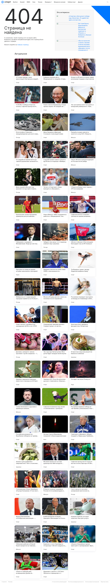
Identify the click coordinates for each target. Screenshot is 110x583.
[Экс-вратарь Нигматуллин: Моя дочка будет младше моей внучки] (55, 346)
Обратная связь (104, 581)
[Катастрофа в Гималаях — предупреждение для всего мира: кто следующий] (27, 126)
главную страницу (23, 44)
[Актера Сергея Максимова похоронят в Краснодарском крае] (55, 428)
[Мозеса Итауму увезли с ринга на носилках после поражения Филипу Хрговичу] (55, 291)
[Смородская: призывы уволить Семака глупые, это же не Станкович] (55, 318)
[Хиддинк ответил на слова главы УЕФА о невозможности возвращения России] (55, 264)
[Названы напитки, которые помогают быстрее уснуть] (82, 511)
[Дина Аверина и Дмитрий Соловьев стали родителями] (55, 126)
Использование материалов (92, 581)
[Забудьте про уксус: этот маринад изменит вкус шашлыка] (55, 236)
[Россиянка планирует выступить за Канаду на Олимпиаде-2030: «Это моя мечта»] (82, 291)
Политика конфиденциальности (76, 581)
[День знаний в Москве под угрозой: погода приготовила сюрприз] (27, 181)
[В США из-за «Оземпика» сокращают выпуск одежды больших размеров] (82, 566)
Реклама (10, 581)
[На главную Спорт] (7, 2)
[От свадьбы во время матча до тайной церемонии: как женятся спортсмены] (27, 154)
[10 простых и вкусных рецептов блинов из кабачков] (82, 346)
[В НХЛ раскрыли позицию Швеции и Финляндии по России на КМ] (55, 511)
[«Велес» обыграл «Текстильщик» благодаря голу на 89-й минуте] (82, 236)
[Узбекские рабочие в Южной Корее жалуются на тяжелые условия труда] (27, 538)
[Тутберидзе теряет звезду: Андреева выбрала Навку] (82, 264)
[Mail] (2, 2)
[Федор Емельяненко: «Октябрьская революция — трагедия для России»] (27, 511)
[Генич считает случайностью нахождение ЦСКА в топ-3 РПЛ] (27, 318)
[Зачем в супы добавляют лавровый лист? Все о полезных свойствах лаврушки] (27, 456)
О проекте (4, 581)
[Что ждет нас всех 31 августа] (82, 373)
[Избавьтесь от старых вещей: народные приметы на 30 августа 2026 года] (27, 291)
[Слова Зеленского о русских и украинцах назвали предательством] (27, 401)
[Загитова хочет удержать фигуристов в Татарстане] (82, 318)
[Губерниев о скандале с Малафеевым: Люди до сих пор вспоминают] (27, 236)
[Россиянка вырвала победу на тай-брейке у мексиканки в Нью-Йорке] (82, 401)
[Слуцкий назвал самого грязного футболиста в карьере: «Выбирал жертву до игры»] (55, 154)
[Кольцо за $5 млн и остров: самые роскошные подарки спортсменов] (82, 71)
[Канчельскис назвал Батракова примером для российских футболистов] (27, 209)
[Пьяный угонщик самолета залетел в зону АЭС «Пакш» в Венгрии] (82, 126)
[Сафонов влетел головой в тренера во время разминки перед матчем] (82, 209)
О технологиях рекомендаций (59, 581)
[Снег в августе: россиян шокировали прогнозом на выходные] (82, 483)
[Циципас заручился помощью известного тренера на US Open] (27, 373)
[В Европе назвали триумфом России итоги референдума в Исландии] (55, 483)
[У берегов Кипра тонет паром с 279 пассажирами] (82, 181)
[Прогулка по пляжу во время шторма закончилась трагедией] (27, 264)
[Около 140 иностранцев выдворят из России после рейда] (82, 154)
